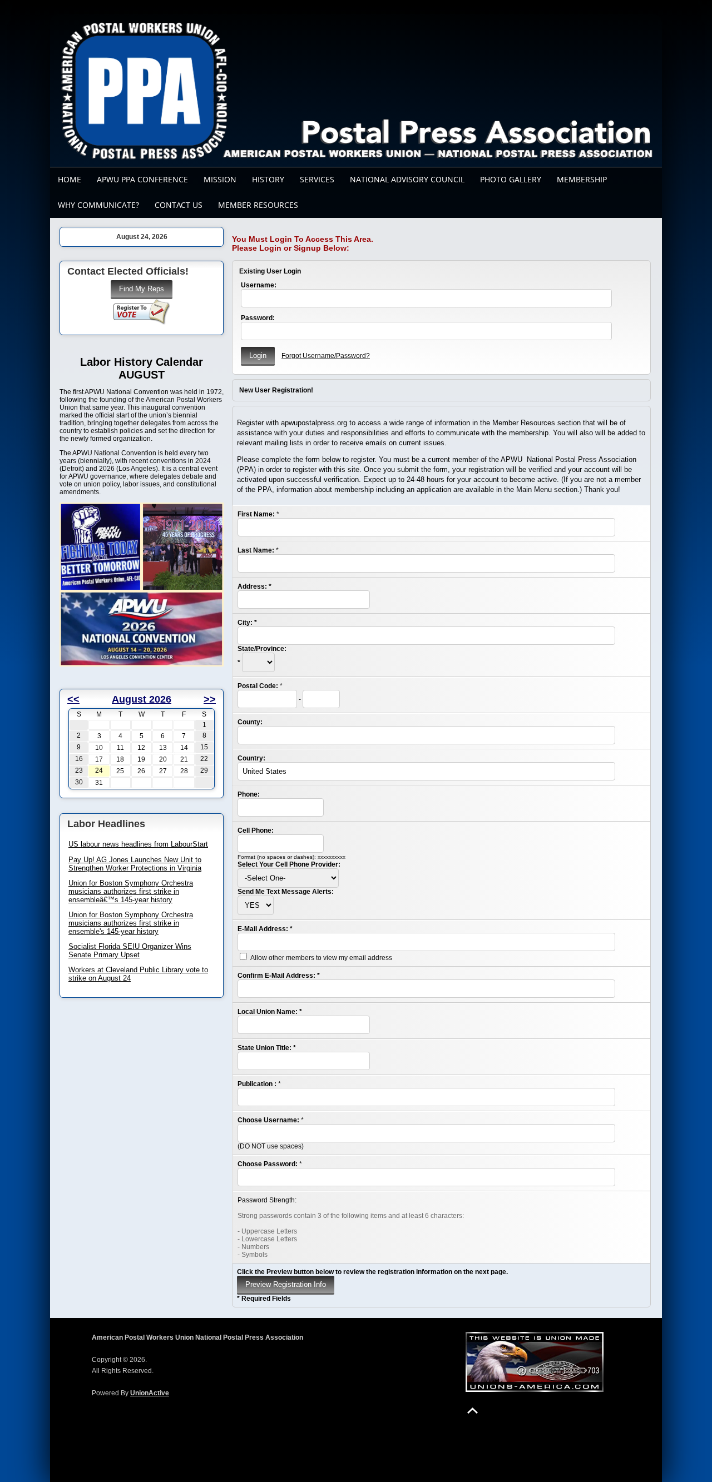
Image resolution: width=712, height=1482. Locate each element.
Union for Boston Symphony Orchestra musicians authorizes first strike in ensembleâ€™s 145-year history (130, 891)
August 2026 (141, 699)
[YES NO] (256, 905)
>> (210, 699)
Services (317, 179)
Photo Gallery (510, 179)
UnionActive (149, 1393)
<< (73, 699)
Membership (582, 179)
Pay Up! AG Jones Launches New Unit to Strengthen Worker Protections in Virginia (134, 864)
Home (69, 179)
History (268, 179)
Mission (220, 179)
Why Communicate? (98, 205)
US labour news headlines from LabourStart (138, 844)
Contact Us (178, 205)
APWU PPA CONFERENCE (142, 179)
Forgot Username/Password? (325, 356)
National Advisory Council (407, 179)
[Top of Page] (472, 1410)
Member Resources (258, 205)
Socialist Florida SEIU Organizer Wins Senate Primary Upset (129, 950)
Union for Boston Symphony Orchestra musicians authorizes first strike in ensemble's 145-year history (130, 923)
